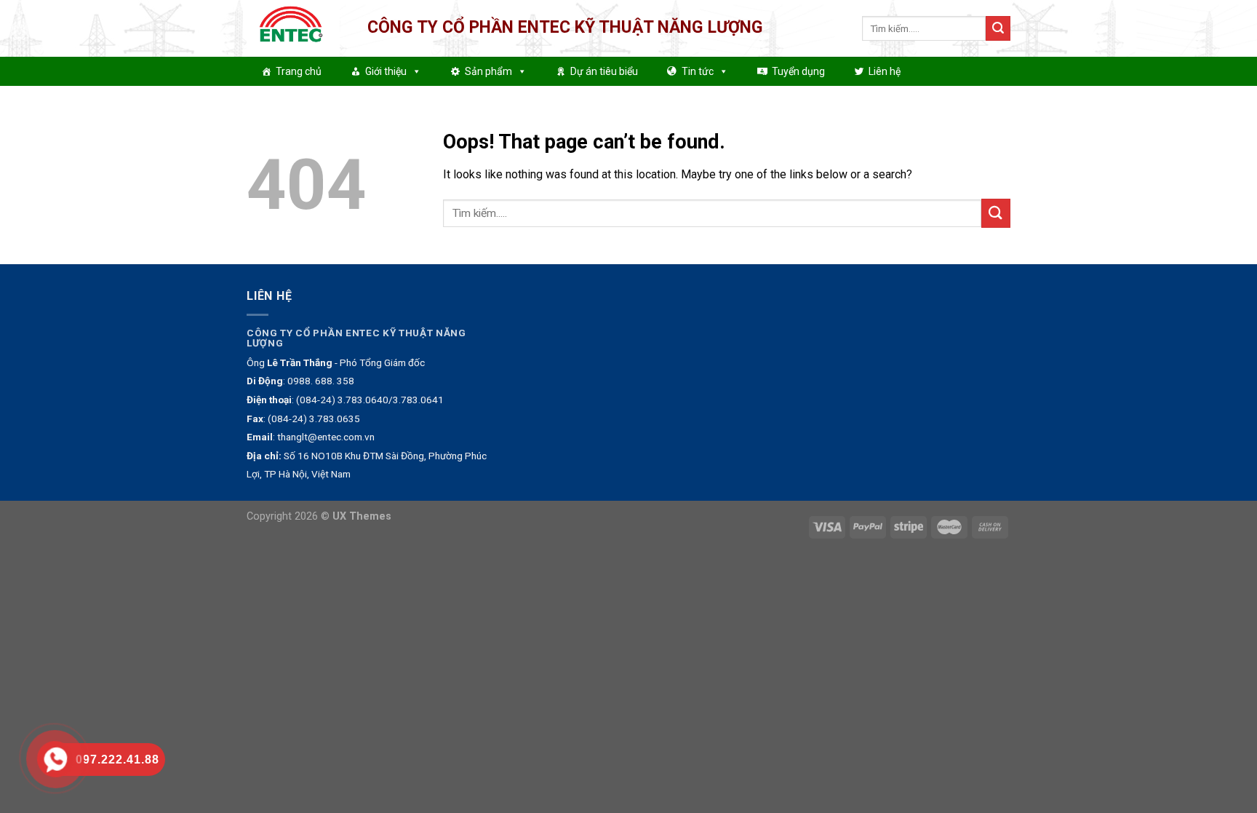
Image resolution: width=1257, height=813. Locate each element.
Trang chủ (299, 71)
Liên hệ (885, 71)
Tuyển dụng (798, 71)
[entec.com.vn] (296, 28)
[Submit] (998, 28)
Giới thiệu (386, 71)
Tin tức (698, 71)
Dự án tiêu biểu (604, 71)
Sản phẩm (488, 71)
